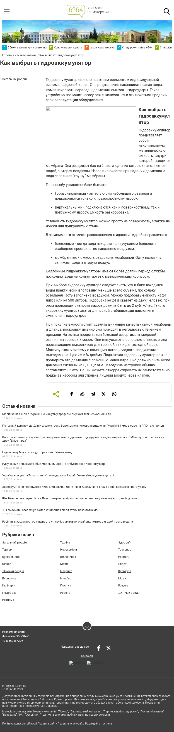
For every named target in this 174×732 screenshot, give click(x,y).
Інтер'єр (65, 578)
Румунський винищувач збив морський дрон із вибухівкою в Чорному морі (54, 463)
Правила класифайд (71, 723)
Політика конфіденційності (19, 723)
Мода (122, 578)
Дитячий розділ (129, 592)
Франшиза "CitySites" (15, 636)
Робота (65, 592)
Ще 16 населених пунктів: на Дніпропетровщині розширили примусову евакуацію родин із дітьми (69, 498)
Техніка (65, 542)
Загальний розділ (14, 542)
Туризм (7, 549)
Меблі (64, 564)
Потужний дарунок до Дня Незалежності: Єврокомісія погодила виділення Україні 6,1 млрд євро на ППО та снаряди (83, 425)
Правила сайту (47, 723)
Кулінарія (8, 585)
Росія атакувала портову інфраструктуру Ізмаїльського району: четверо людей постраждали (67, 521)
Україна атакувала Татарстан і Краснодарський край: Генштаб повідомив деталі (58, 475)
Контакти (87, 656)
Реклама (8, 599)
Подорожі (9, 592)
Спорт (122, 564)
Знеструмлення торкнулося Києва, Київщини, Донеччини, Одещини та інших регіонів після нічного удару (74, 486)
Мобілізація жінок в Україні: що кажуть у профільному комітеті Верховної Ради (56, 414)
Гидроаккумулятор (61, 80)
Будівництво (11, 556)
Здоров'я (124, 542)
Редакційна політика (98, 723)
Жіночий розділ (13, 571)
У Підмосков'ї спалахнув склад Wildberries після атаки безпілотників (50, 510)
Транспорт (125, 549)
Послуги (66, 585)
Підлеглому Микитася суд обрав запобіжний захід (37, 452)
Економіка (9, 578)
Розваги (123, 556)
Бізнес (6, 564)
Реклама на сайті (13, 632)
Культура (124, 571)
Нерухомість (69, 549)
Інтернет (66, 571)
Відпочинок (68, 556)
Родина (123, 585)
